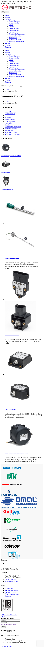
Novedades (8, 45)
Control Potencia (14, 21)
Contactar (8, 47)
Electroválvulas (14, 23)
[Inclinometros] (6, 169)
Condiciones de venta (12, 594)
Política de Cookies (11, 592)
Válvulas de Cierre (11, 132)
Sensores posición (12, 258)
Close (3, 616)
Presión (11, 32)
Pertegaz (7, 17)
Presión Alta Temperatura (17, 34)
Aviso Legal (9, 588)
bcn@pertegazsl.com (11, 581)
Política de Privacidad (12, 590)
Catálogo (8, 19)
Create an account (6, 646)
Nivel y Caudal (14, 30)
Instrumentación (14, 28)
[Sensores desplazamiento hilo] (6, 152)
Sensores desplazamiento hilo (11, 156)
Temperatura (13, 38)
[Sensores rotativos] (6, 186)
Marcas (7, 43)
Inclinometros (5, 173)
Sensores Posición (15, 36)
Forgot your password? (8, 624)
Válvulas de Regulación (16, 41)
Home (7, 89)
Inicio (7, 15)
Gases (11, 25)
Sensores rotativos (7, 190)
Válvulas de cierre (15, 39)
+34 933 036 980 (10, 580)
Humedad (12, 26)
